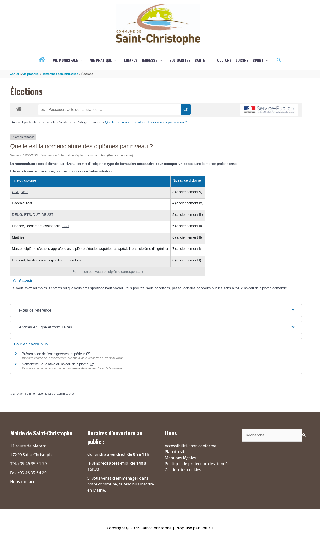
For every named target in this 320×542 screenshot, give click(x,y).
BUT (65, 226)
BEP (24, 192)
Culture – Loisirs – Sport (240, 60)
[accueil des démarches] (19, 108)
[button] (279, 60)
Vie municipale (65, 60)
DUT (36, 215)
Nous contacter (24, 481)
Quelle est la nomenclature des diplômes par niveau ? (146, 122)
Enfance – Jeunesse (140, 60)
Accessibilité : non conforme (190, 445)
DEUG (17, 215)
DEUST (47, 215)
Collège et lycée (89, 122)
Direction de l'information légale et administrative (44, 393)
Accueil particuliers (26, 122)
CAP (15, 192)
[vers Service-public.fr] (269, 110)
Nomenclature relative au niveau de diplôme (55, 364)
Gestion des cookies (183, 469)
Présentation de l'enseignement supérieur (54, 354)
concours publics (210, 288)
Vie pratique (101, 60)
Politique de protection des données (198, 463)
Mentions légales (180, 457)
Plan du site (175, 451)
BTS (27, 215)
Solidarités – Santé (187, 60)
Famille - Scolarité (59, 122)
